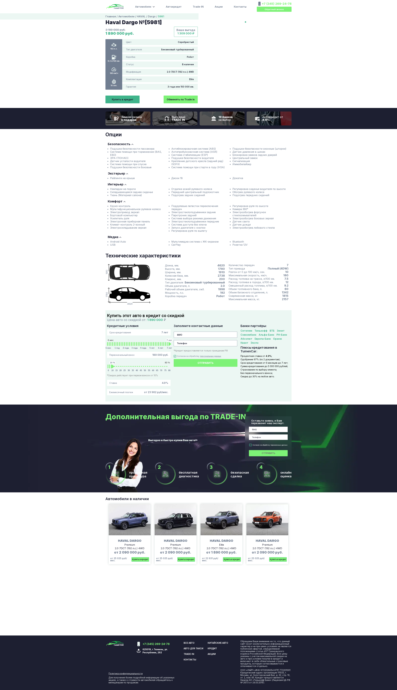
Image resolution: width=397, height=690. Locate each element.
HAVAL (141, 16)
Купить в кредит (122, 99)
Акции (219, 6)
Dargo (152, 16)
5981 (161, 16)
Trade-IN (198, 6)
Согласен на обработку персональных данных (269, 445)
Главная (110, 16)
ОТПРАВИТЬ (206, 362)
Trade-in (189, 654)
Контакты (240, 6)
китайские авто (218, 643)
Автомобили (126, 16)
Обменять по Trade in (181, 99)
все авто (189, 643)
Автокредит (174, 6)
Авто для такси (193, 648)
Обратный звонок (274, 9)
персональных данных (210, 356)
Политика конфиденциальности (126, 673)
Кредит (212, 648)
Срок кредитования (138, 332)
